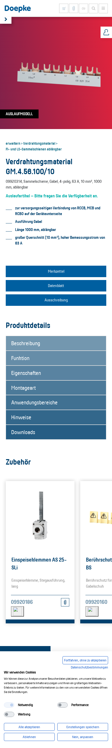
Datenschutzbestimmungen (89, 667)
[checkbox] (9, 705)
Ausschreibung (56, 299)
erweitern (13, 143)
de (83, 8)
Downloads (23, 432)
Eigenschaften (26, 372)
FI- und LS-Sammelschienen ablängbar (34, 149)
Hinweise (21, 417)
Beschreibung (25, 343)
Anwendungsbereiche (34, 402)
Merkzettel (56, 271)
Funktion (20, 358)
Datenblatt (56, 285)
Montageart (23, 387)
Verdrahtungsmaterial (39, 143)
